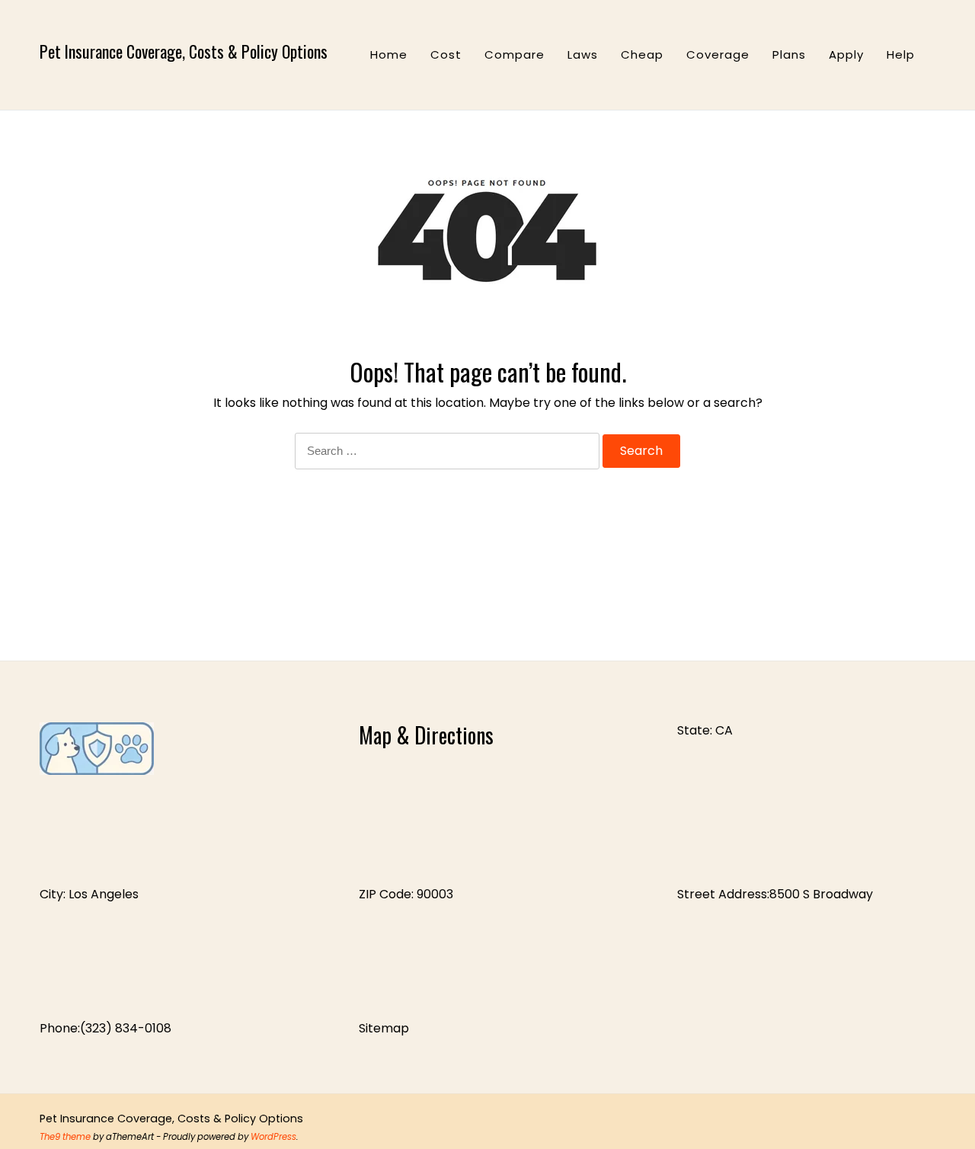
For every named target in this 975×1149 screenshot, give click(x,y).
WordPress (273, 1137)
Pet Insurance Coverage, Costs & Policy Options (184, 51)
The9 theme (65, 1137)
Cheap (642, 54)
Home (389, 54)
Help (901, 54)
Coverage (718, 54)
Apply (846, 54)
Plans (789, 54)
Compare (514, 54)
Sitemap (384, 1028)
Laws (582, 54)
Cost (446, 54)
